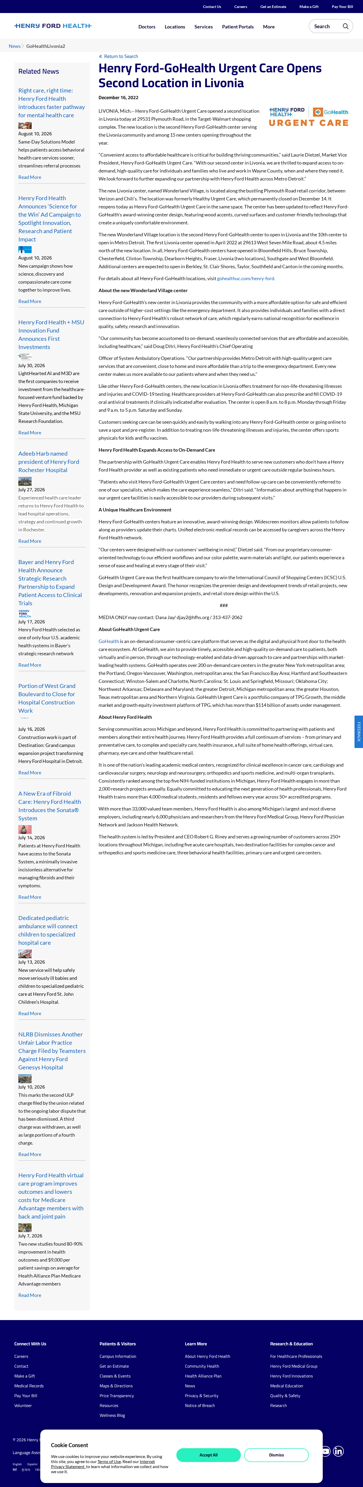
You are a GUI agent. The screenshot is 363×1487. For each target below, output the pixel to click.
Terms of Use (109, 1461)
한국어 (26, 1469)
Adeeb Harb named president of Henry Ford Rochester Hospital (48, 461)
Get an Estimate (273, 6)
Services (204, 27)
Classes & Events (115, 1376)
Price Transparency (117, 1396)
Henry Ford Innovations (291, 1376)
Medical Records (29, 1386)
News (15, 46)
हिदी (15, 1469)
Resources (109, 1405)
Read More (29, 177)
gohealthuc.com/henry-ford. (246, 278)
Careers (240, 6)
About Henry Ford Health (207, 1356)
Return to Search (121, 56)
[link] (70, 26)
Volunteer (23, 1405)
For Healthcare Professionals (296, 1356)
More (269, 27)
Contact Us (212, 6)
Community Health (202, 1366)
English (17, 1464)
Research (278, 1405)
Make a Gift (309, 6)
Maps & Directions (116, 1386)
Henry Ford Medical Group (293, 1366)
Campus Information (118, 1356)
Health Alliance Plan (203, 1376)
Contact (21, 1366)
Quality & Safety (285, 1396)
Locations (175, 27)
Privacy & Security (201, 1396)
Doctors (146, 27)
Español (32, 1464)
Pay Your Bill (342, 6)
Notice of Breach (200, 1405)
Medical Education (286, 1386)
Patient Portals (238, 27)
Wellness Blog (112, 1415)
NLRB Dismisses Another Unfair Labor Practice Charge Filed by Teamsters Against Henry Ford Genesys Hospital (52, 1051)
